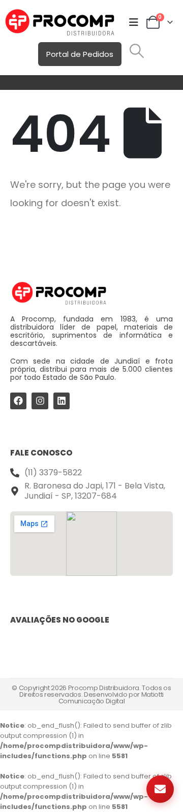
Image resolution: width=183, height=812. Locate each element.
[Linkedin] (61, 401)
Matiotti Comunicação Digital (111, 698)
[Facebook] (18, 401)
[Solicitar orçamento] (160, 789)
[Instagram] (40, 401)
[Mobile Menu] (134, 22)
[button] (136, 51)
